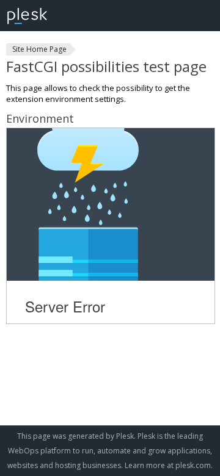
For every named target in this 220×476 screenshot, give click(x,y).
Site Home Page (39, 49)
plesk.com (193, 465)
